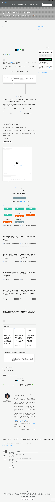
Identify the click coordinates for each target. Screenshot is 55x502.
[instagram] (22, 426)
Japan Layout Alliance (24, 494)
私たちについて (12, 494)
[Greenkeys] (4, 4)
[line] (48, 0)
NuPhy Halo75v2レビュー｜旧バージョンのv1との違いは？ (22, 77)
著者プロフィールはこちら (20, 420)
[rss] (51, 0)
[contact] (52, 0)
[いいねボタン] (4, 60)
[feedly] (49, 0)
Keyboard (16, 15)
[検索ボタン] (40, 4)
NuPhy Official (22, 201)
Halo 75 (11, 62)
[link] (15, 426)
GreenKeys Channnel (33, 494)
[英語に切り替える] (8, 54)
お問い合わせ (18, 494)
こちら (3, 370)
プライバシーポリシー (47, 67)
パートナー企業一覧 (47, 494)
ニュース (26, 15)
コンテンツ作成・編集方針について (20, 493)
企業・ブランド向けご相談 (11, 466)
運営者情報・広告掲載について (8, 493)
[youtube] (24, 426)
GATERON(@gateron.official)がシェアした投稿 (17, 179)
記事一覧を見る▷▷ (41, 26)
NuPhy (23, 15)
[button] (16, 50)
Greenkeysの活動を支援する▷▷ (44, 72)
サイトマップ (7, 494)
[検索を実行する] (52, 5)
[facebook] (19, 426)
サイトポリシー (48, 493)
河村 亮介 (7, 400)
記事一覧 (20, 15)
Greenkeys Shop (40, 494)
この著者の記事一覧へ (25, 429)
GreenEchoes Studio (20, 454)
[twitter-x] (47, 0)
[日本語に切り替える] (4, 54)
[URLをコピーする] (23, 50)
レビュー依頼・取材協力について (32, 493)
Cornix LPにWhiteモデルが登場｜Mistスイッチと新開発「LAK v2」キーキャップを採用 (22, 356)
